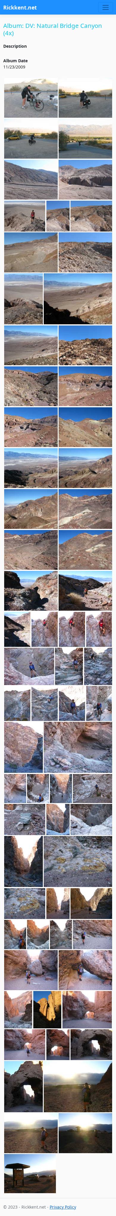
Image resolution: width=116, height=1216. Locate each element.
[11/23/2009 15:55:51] (78, 1086)
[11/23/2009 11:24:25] (31, 252)
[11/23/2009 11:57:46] (31, 345)
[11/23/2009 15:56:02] (31, 1133)
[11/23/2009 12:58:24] (72, 629)
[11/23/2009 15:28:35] (38, 934)
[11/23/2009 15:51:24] (91, 1044)
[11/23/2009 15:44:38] (31, 970)
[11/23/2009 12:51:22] (31, 591)
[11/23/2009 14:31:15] (23, 747)
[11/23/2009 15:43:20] (92, 934)
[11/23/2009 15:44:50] (85, 970)
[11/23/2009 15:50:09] (87, 1009)
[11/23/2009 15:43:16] (61, 934)
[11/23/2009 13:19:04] (29, 666)
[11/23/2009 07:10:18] (31, 139)
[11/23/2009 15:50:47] (58, 1044)
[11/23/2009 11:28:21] (85, 252)
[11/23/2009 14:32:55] (15, 788)
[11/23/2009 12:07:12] (85, 345)
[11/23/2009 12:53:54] (17, 629)
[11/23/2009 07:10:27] (85, 139)
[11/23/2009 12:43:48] (31, 509)
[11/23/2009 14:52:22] (92, 788)
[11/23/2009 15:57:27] (30, 1173)
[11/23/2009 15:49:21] (47, 1009)
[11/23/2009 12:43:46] (85, 468)
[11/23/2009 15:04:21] (58, 903)
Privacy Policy (63, 1207)
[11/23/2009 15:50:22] (25, 1044)
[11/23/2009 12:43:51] (85, 509)
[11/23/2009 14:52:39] (25, 819)
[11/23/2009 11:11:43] (85, 180)
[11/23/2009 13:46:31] (99, 703)
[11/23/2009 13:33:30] (98, 666)
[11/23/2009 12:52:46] (85, 591)
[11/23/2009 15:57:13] (85, 1133)
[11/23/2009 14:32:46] (78, 747)
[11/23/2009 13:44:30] (72, 703)
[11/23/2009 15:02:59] (23, 861)
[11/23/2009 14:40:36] (61, 788)
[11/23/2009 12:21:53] (31, 427)
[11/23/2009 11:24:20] (58, 216)
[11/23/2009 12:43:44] (31, 468)
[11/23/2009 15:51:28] (23, 1086)
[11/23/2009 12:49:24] (31, 550)
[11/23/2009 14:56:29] (91, 819)
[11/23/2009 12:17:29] (31, 386)
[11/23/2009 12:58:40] (99, 629)
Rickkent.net (20, 7)
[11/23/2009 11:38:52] (78, 299)
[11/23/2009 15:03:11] (25, 903)
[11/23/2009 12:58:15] (45, 629)
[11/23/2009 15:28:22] (15, 934)
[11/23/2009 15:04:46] (91, 903)
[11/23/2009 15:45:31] (18, 1009)
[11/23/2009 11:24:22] (91, 216)
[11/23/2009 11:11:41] (31, 180)
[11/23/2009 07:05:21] (31, 98)
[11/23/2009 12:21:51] (85, 386)
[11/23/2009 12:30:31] (85, 427)
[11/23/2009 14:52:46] (58, 819)
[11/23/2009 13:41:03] (45, 703)
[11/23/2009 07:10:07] (85, 98)
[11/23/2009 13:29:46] (69, 666)
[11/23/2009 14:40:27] (38, 788)
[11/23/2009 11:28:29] (23, 299)
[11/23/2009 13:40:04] (17, 703)
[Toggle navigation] (105, 7)
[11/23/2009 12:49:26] (85, 550)
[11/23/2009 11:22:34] (25, 216)
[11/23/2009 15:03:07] (78, 861)
